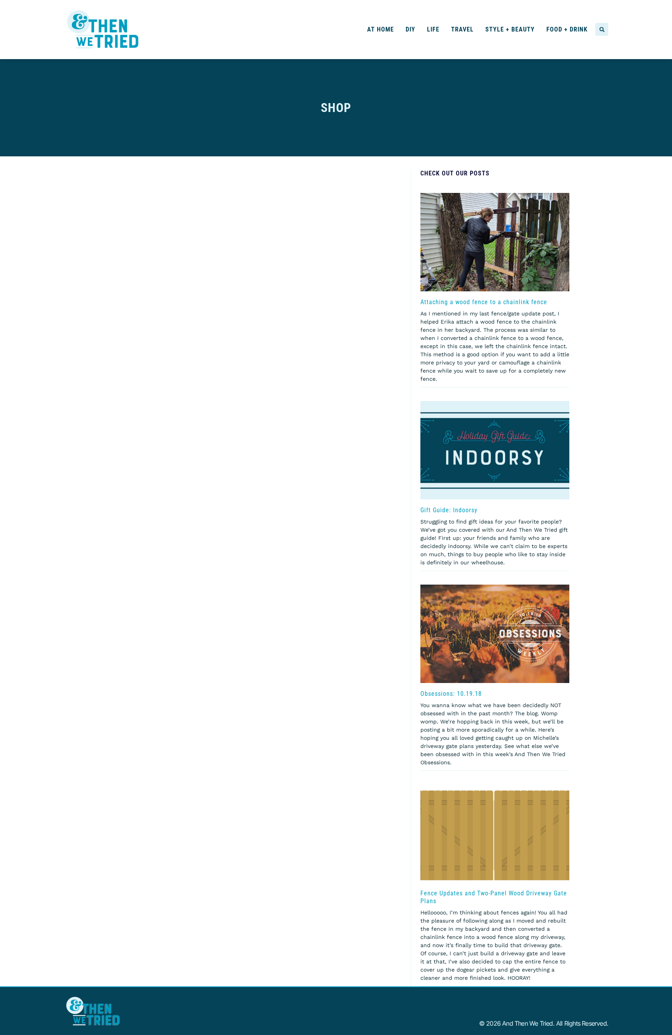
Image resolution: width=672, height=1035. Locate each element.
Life (433, 29)
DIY (410, 29)
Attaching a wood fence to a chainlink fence (483, 302)
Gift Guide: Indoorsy (449, 510)
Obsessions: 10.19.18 (451, 693)
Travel (462, 29)
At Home (380, 29)
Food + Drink (567, 29)
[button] (601, 29)
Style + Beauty (510, 29)
